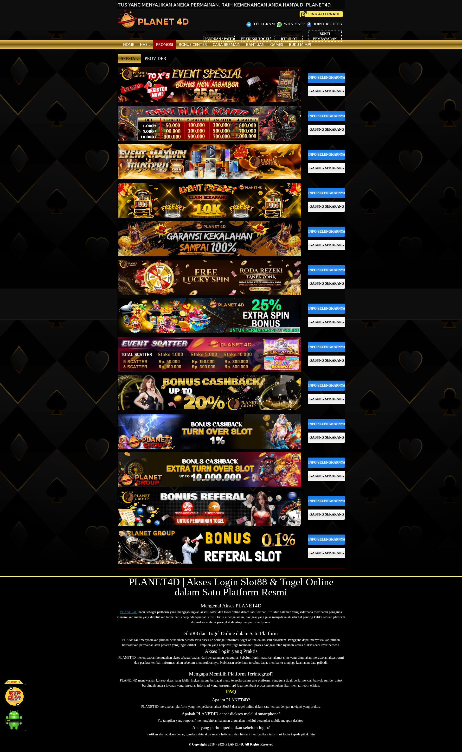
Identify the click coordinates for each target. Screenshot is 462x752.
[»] (321, 14)
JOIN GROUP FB (327, 24)
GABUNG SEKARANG (326, 91)
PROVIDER (155, 58)
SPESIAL (129, 58)
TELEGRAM (264, 24)
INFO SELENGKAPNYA (326, 77)
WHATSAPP (294, 24)
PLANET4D (128, 612)
